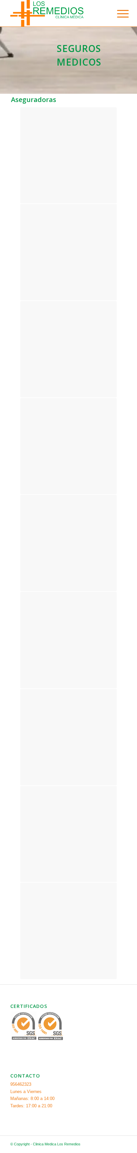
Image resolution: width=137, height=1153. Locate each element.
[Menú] (117, 14)
